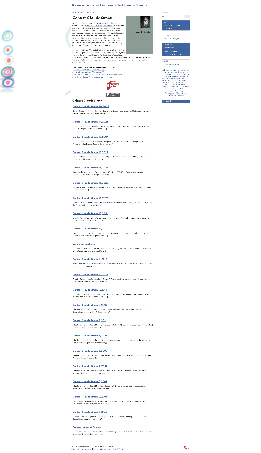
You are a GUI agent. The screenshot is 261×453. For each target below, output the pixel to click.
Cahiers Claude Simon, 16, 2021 (90, 167)
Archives (167, 61)
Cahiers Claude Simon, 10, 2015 (90, 274)
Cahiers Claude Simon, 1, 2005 (90, 411)
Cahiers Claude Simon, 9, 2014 (90, 289)
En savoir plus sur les (90, 72)
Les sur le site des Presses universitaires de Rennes (102, 75)
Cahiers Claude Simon (172, 25)
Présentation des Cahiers (87, 427)
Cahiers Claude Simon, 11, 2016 (90, 259)
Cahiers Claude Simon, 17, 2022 (90, 152)
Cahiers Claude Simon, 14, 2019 (90, 198)
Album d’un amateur (170, 70)
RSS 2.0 (120, 449)
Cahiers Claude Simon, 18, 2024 (90, 137)
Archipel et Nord (183, 70)
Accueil (74, 12)
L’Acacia (178, 74)
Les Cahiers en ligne (84, 243)
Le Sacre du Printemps (177, 85)
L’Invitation (174, 76)
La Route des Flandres (179, 80)
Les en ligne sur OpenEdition (93, 77)
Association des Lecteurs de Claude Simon (109, 5)
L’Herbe (185, 74)
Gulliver (165, 74)
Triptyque (180, 95)
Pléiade (178, 93)
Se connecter (87, 449)
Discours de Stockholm (172, 72)
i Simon (166, 35)
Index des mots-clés (171, 64)
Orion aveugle (179, 91)
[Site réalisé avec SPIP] (187, 448)
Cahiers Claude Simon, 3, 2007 (90, 381)
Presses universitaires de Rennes (99, 26)
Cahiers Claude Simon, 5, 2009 (90, 350)
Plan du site (75, 449)
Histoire (172, 74)
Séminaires (168, 29)
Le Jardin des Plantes (179, 82)
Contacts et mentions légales (104, 449)
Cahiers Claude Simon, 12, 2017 (90, 228)
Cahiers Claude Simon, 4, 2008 (90, 366)
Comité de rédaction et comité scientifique (90, 70)
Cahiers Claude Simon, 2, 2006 (90, 396)
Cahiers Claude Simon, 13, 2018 (90, 213)
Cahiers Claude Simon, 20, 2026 (91, 106)
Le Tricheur (174, 87)
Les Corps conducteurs (178, 89)
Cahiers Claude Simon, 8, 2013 (90, 305)
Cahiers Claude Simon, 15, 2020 (90, 182)
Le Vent (181, 87)
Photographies (170, 93)
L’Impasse (166, 76)
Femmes (184, 72)
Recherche (166, 13)
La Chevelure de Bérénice (177, 78)
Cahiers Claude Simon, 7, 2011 (89, 320)
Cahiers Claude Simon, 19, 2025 (90, 121)
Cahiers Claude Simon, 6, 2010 (90, 335)
